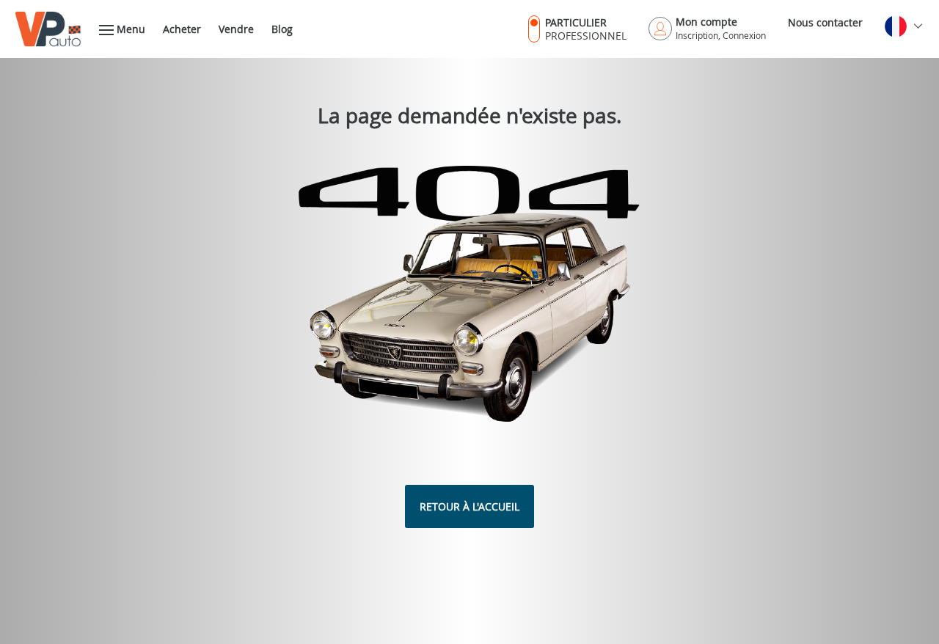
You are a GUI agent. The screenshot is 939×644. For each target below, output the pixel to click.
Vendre (236, 29)
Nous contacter (825, 22)
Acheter (182, 29)
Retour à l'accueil (469, 506)
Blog (282, 29)
